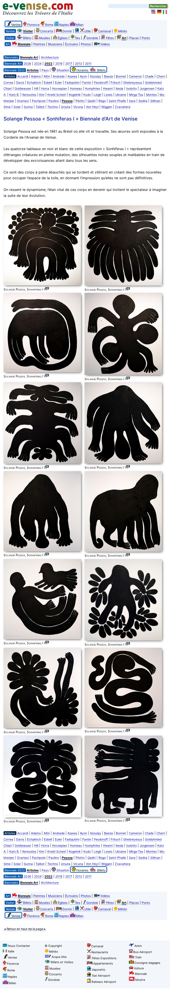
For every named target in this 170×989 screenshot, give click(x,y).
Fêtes (110, 38)
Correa (8, 82)
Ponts (146, 38)
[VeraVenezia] (165, 12)
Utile (87, 31)
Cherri (160, 76)
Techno (52, 107)
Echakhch (34, 82)
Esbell (48, 82)
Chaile (149, 76)
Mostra (140, 979)
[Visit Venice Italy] (153, 12)
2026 (27, 63)
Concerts (46, 31)
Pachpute (39, 101)
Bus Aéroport (142, 952)
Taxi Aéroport (101, 975)
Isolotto (131, 88)
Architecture (50, 57)
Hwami (108, 88)
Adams (36, 76)
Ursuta (65, 107)
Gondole (92, 38)
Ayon (83, 76)
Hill (36, 88)
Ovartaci (23, 101)
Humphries (92, 88)
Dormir (67, 31)
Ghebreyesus (132, 82)
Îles (77, 38)
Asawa (72, 76)
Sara (132, 101)
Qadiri (91, 101)
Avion (138, 946)
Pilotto (80, 101)
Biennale (141, 974)
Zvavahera (122, 107)
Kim (41, 94)
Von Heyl (92, 107)
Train (138, 957)
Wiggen (106, 107)
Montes (151, 94)
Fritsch (115, 82)
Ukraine (120, 94)
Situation (62, 70)
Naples (64, 24)
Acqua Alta (59, 957)
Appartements (103, 963)
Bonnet (121, 76)
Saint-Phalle (117, 101)
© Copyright (53, 946)
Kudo (87, 94)
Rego (102, 101)
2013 (78, 63)
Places (134, 38)
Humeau (76, 88)
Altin (47, 76)
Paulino (53, 101)
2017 (68, 63)
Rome (49, 24)
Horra (45, 88)
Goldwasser (23, 88)
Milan (79, 24)
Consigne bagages (147, 963)
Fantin (86, 82)
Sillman (155, 101)
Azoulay (95, 76)
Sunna (28, 107)
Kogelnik (75, 94)
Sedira (142, 101)
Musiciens (55, 44)
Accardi (22, 76)
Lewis (108, 94)
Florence (33, 24)
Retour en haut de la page (25, 929)
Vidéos (105, 44)
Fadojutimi (72, 82)
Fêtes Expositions (104, 958)
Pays (45, 70)
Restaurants (99, 952)
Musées (44, 38)
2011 (88, 63)
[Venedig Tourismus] (159, 12)
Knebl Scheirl (56, 94)
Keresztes (29, 94)
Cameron (135, 76)
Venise (12, 957)
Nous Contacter (19, 946)
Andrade (59, 76)
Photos (86, 44)
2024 (38, 63)
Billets (27, 38)
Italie (11, 951)
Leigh (97, 94)
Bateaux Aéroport (104, 981)
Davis (20, 82)
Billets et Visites (62, 962)
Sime (7, 107)
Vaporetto (98, 969)
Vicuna (78, 107)
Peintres (39, 44)
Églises (63, 38)
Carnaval (104, 31)
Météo (122, 31)
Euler (58, 82)
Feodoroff (101, 82)
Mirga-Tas (136, 94)
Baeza (108, 76)
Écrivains (71, 44)
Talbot (40, 107)
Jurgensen (147, 88)
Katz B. (14, 94)
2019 (58, 63)
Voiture (139, 968)
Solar (17, 107)
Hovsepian (59, 88)
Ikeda (119, 88)
